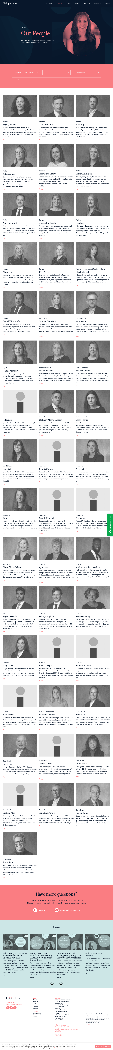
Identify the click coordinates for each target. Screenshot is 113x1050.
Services (49, 3)
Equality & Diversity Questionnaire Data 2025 (66, 1029)
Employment (59, 1003)
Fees (56, 1024)
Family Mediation (60, 1016)
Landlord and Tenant (61, 1010)
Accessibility (58, 1031)
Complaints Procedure (60, 1025)
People (59, 3)
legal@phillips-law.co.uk (70, 910)
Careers (68, 3)
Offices (96, 3)
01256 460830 (44, 910)
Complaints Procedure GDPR (62, 1026)
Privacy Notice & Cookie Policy (63, 1028)
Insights (77, 3)
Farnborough (37, 1015)
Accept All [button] (99, 1046)
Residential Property (61, 1005)
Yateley (35, 1016)
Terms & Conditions (60, 1023)
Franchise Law (59, 1018)
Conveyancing (59, 1006)
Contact (107, 3)
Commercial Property (62, 1001)
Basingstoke (37, 1013)
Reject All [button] (107, 1046)
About (86, 3)
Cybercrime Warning (60, 1033)
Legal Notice (58, 1035)
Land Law (58, 1008)
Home (23, 27)
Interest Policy (58, 1034)
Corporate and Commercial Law (65, 999)
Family (57, 1013)
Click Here (57, 1048)
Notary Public (59, 1020)
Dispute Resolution (61, 1011)
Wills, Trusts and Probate (63, 1015)
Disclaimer (57, 1030)
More (4, 140)
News (34, 1005)
